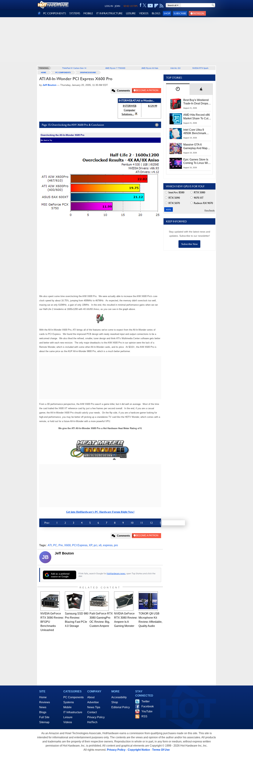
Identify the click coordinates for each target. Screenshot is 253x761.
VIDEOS (143, 13)
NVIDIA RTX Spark (200, 68)
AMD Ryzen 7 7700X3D (115, 68)
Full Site (44, 717)
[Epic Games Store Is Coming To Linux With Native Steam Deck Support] (176, 163)
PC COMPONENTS (54, 13)
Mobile (67, 707)
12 (151, 522)
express (108, 545)
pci (95, 545)
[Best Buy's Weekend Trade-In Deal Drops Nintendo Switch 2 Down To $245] (176, 103)
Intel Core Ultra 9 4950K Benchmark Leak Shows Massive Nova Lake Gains (196, 131)
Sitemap (44, 722)
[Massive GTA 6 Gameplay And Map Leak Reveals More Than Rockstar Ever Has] (176, 148)
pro (116, 545)
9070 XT (198, 197)
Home (43, 697)
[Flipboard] (156, 5)
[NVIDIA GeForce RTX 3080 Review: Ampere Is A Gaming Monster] (123, 601)
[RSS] (162, 5)
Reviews (44, 702)
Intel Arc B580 (176, 192)
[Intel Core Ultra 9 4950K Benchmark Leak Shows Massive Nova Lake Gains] (176, 133)
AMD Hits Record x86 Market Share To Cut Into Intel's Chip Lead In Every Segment (196, 116)
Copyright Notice (139, 749)
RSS (144, 716)
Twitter (145, 701)
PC (55, 545)
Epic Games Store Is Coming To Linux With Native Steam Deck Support (196, 161)
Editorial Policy (120, 707)
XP (90, 545)
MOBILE (88, 13)
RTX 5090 (174, 197)
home (43, 72)
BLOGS (156, 13)
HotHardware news (116, 573)
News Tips (93, 707)
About (90, 697)
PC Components (63, 72)
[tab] (177, 89)
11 (141, 522)
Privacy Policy (96, 717)
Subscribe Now (189, 244)
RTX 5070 (174, 203)
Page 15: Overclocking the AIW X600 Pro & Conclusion (73, 124)
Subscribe (180, 13)
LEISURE (131, 13)
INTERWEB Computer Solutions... (129, 110)
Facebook (147, 706)
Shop (167, 13)
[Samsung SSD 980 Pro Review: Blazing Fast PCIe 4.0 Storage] (74, 601)
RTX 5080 (199, 192)
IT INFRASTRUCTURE (109, 13)
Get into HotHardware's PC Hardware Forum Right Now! (100, 511)
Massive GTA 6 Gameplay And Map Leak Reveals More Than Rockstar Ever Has (195, 146)
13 (161, 522)
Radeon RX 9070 (203, 203)
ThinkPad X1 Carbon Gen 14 (74, 68)
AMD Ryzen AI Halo (149, 68)
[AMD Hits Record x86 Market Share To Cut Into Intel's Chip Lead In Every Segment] (176, 118)
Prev (46, 522)
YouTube (146, 711)
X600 (67, 545)
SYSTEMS (74, 13)
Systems (68, 702)
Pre (61, 545)
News (42, 707)
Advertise (93, 702)
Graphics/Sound (88, 72)
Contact (92, 712)
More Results (209, 210)
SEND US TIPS (130, 6)
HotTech (92, 722)
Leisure (67, 717)
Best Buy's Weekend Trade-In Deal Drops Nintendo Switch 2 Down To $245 (196, 102)
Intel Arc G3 (175, 68)
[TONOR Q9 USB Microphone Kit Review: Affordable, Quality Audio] (148, 601)
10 (132, 522)
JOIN (117, 6)
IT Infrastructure (72, 712)
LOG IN (109, 6)
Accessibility (119, 697)
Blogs (42, 712)
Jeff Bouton (64, 553)
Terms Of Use (161, 749)
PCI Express (79, 545)
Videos (67, 722)
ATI (50, 545)
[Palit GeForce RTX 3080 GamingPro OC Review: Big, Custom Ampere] (99, 601)
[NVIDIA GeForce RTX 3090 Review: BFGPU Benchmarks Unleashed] (50, 601)
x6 (100, 545)
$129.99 (152, 105)
